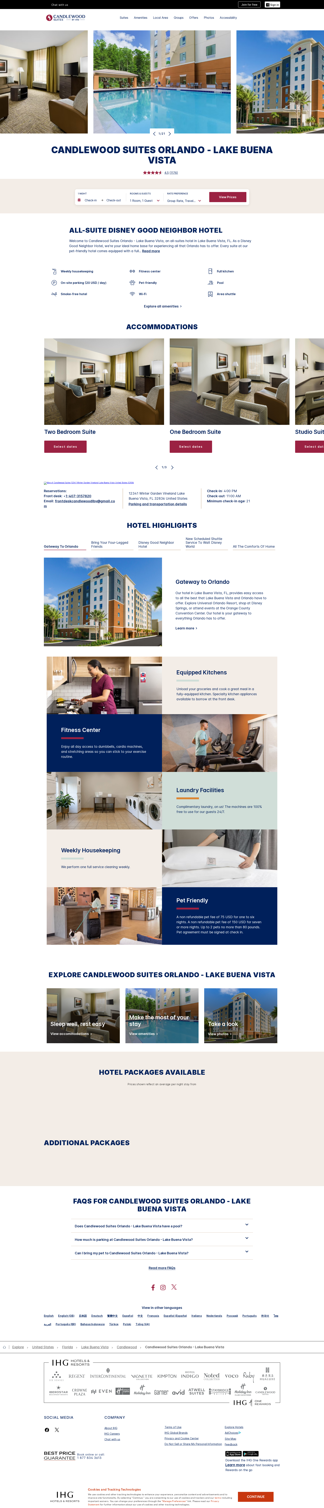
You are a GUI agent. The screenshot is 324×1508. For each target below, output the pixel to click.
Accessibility (228, 17)
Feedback (231, 1444)
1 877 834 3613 (89, 1458)
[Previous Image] (155, 133)
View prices (227, 197)
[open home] (6, 1347)
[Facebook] (48, 1430)
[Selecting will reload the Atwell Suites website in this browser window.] (196, 1391)
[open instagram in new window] (161, 1287)
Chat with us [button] (59, 4)
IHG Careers (112, 1433)
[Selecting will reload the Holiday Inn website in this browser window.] (142, 1391)
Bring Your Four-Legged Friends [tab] (109, 544)
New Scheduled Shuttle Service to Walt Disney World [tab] (204, 542)
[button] (272, 4)
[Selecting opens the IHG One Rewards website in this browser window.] (252, 1402)
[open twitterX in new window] (172, 1287)
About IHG (110, 1428)
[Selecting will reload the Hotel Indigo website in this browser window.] (190, 1375)
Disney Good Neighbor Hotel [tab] (156, 544)
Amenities (140, 17)
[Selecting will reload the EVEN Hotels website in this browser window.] (101, 1391)
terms (218, 1497)
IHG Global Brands (176, 1432)
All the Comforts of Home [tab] (254, 546)
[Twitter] (57, 1430)
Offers (193, 17)
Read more (151, 251)
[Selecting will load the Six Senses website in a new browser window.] (56, 1375)
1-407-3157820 (78, 496)
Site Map (230, 1438)
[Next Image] (169, 133)
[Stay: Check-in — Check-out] (100, 200)
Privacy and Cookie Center (182, 1438)
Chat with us (112, 1439)
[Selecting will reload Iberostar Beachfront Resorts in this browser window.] (58, 1391)
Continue (256, 1496)
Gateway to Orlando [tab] (61, 546)
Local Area (160, 17)
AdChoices (231, 1432)
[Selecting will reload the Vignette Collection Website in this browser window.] (142, 1375)
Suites (124, 17)
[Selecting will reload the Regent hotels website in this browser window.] (77, 1375)
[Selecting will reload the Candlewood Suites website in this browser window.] (265, 1391)
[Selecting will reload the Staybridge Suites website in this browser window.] (220, 1391)
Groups (179, 17)
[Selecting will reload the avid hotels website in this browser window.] (178, 1391)
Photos (209, 17)
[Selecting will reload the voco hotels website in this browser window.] (231, 1375)
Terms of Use (173, 1427)
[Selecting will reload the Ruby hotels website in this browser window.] (248, 1375)
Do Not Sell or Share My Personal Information (193, 1444)
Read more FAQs (162, 1268)
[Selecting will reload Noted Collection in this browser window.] (212, 1375)
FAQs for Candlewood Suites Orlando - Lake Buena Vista (162, 1205)
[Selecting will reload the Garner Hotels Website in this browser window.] (161, 1391)
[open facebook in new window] (151, 1287)
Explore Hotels (234, 1427)
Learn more (185, 628)
